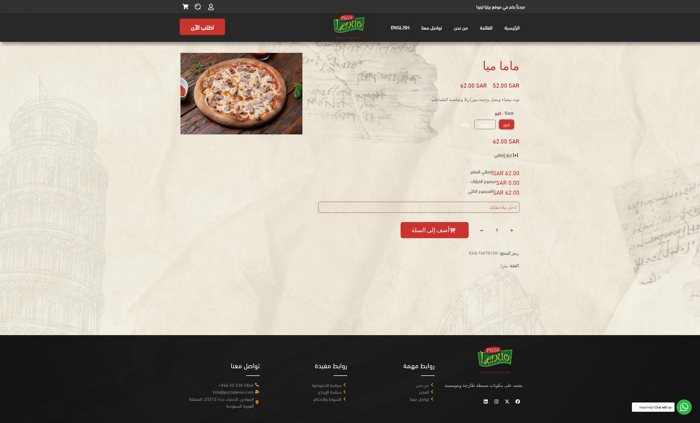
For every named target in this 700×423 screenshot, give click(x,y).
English (400, 27)
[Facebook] (517, 401)
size (509, 113)
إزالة (465, 124)
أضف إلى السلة (431, 230)
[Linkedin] (485, 401)
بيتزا (504, 265)
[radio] (506, 124)
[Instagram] (496, 401)
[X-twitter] (507, 401)
